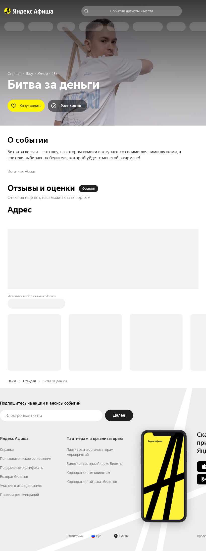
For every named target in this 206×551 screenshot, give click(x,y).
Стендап (29, 381)
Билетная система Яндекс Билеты (94, 464)
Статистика (75, 536)
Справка (7, 450)
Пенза (12, 381)
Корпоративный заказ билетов (92, 482)
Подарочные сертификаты (21, 468)
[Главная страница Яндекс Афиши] (7, 11)
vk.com (30, 172)
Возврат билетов (14, 477)
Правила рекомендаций (19, 495)
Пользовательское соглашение (25, 459)
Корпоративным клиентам (88, 473)
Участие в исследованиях (21, 486)
